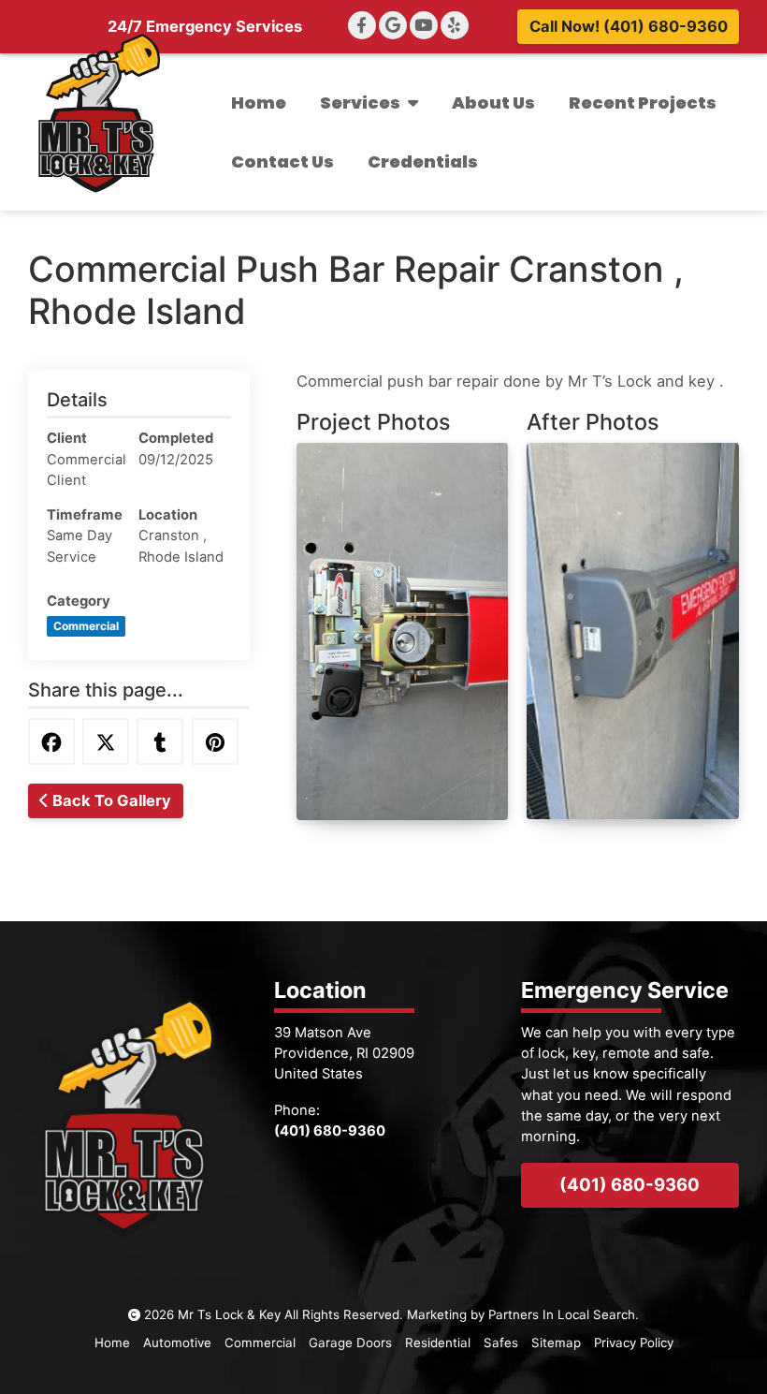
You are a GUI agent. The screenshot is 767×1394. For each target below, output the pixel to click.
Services (360, 102)
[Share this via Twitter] (105, 741)
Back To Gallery (110, 800)
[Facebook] (362, 25)
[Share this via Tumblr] (160, 741)
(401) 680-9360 (629, 1184)
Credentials (423, 161)
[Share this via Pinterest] (215, 741)
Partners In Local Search (561, 1314)
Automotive (177, 1342)
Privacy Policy (633, 1342)
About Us (493, 102)
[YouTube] (424, 25)
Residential (437, 1342)
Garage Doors (350, 1342)
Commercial (260, 1342)
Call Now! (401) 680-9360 (628, 26)
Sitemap (556, 1342)
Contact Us (282, 161)
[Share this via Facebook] (51, 741)
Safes (501, 1342)
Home (258, 102)
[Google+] (393, 25)
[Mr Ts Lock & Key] (98, 113)
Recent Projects (642, 102)
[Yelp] (455, 25)
